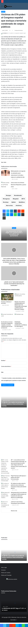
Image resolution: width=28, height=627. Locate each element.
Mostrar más (14, 510)
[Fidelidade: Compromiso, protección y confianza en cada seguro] (21, 316)
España (3, 11)
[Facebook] (4, 211)
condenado (18, 195)
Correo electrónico (6, 366)
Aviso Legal (4, 567)
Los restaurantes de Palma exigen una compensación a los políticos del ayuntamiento (14, 233)
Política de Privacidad (6, 575)
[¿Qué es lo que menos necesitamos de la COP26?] (5, 504)
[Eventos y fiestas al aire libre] (7, 296)
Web (2, 372)
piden (14, 202)
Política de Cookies (5, 572)
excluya (6, 202)
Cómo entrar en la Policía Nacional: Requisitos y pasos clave (18, 184)
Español (16, 199)
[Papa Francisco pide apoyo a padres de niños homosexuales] (5, 478)
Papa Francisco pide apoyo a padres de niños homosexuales (18, 477)
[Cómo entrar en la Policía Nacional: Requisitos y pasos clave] (5, 185)
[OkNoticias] (8, 6)
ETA (23, 199)
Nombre (3, 360)
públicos (22, 202)
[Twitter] (7, 211)
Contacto (3, 570)
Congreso (7, 199)
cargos (9, 195)
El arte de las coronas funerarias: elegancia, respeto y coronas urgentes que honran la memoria (7, 324)
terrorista (10, 205)
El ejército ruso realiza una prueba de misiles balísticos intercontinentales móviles (13, 404)
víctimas (19, 205)
